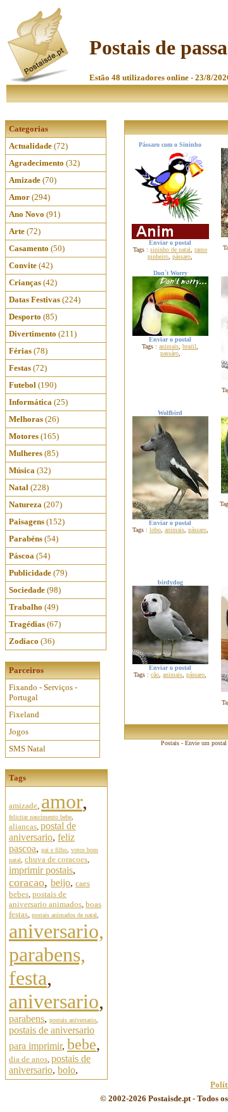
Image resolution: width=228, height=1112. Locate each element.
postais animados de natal (64, 914)
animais (169, 346)
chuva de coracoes (56, 859)
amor (61, 801)
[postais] (39, 79)
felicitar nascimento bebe (40, 816)
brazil (189, 346)
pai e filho (54, 849)
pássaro (181, 256)
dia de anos (28, 1059)
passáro (169, 353)
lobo (155, 529)
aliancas (23, 826)
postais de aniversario (50, 1064)
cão (155, 674)
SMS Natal (27, 748)
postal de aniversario (42, 831)
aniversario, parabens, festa (56, 954)
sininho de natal (170, 249)
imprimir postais (41, 870)
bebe (81, 1044)
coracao (26, 882)
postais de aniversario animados (45, 899)
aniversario (54, 1001)
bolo (66, 1070)
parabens (26, 1018)
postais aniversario (72, 1019)
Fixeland (24, 714)
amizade (23, 805)
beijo (60, 882)
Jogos (18, 731)
